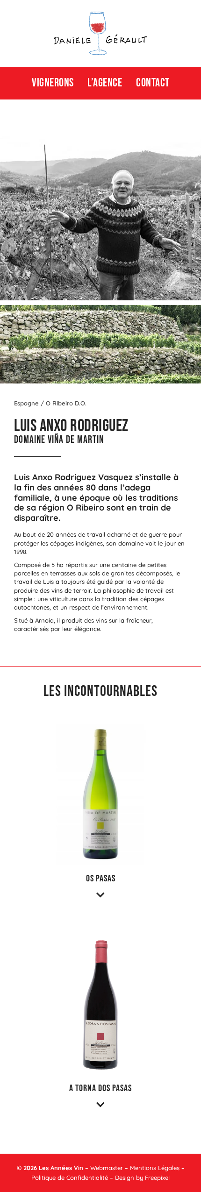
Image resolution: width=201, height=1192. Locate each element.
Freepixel (157, 1177)
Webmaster (106, 1167)
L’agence (104, 83)
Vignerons (53, 83)
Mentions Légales (154, 1167)
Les (44, 1167)
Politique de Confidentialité (69, 1177)
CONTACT (153, 83)
